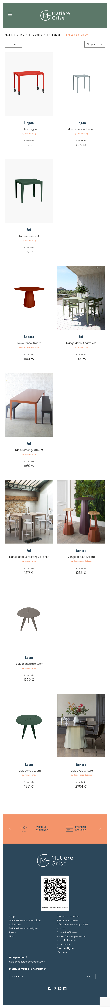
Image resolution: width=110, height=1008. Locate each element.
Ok (88, 976)
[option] (34, 829)
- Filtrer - (13, 44)
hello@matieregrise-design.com (27, 961)
